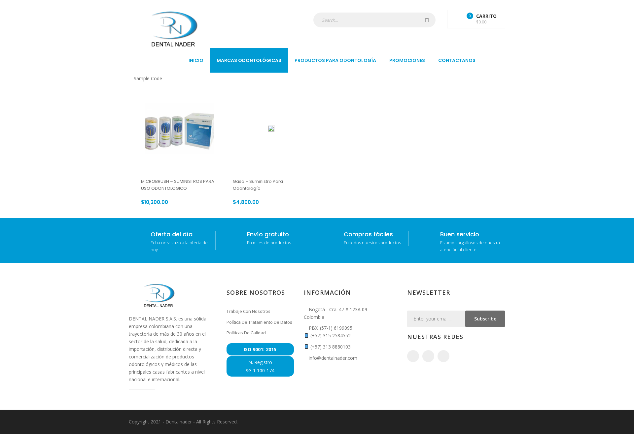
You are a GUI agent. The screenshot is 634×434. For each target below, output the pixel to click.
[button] (476, 19)
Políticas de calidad (246, 333)
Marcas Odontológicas (249, 60)
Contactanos (457, 60)
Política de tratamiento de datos (259, 322)
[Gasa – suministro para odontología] (271, 128)
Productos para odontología (335, 60)
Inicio (196, 60)
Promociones (407, 60)
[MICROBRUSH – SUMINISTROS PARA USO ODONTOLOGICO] (179, 128)
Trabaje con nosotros (248, 311)
